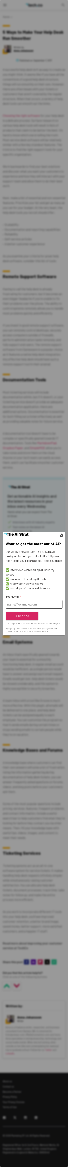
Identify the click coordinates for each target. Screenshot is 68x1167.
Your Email (13, 596)
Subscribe (22, 616)
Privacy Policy (12, 631)
